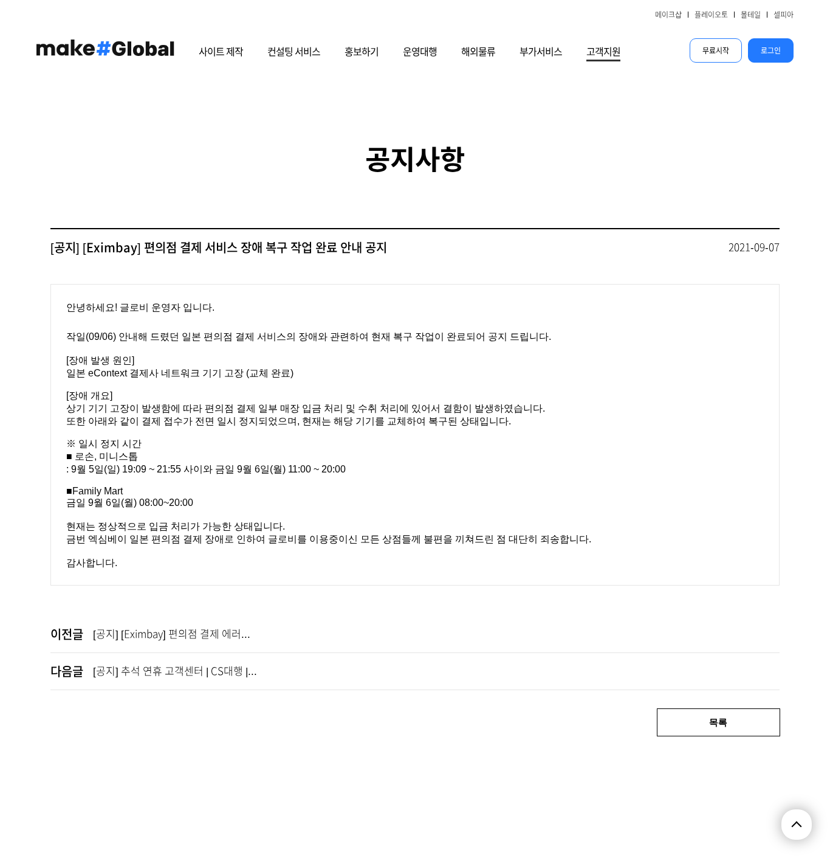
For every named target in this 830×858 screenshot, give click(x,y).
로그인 (771, 50)
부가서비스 (541, 52)
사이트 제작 (221, 52)
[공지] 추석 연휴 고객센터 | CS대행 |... (175, 671)
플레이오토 (711, 14)
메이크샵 (668, 14)
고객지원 (603, 52)
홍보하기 (362, 52)
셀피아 (783, 14)
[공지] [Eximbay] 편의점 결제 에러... (171, 634)
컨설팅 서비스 (293, 52)
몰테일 (751, 14)
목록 (718, 722)
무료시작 (715, 50)
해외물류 (478, 52)
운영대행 (420, 52)
